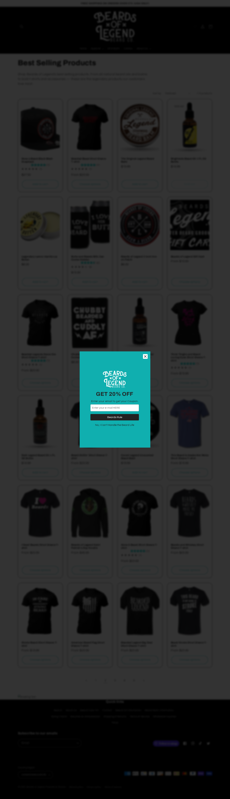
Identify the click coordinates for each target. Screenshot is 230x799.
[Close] (145, 356)
